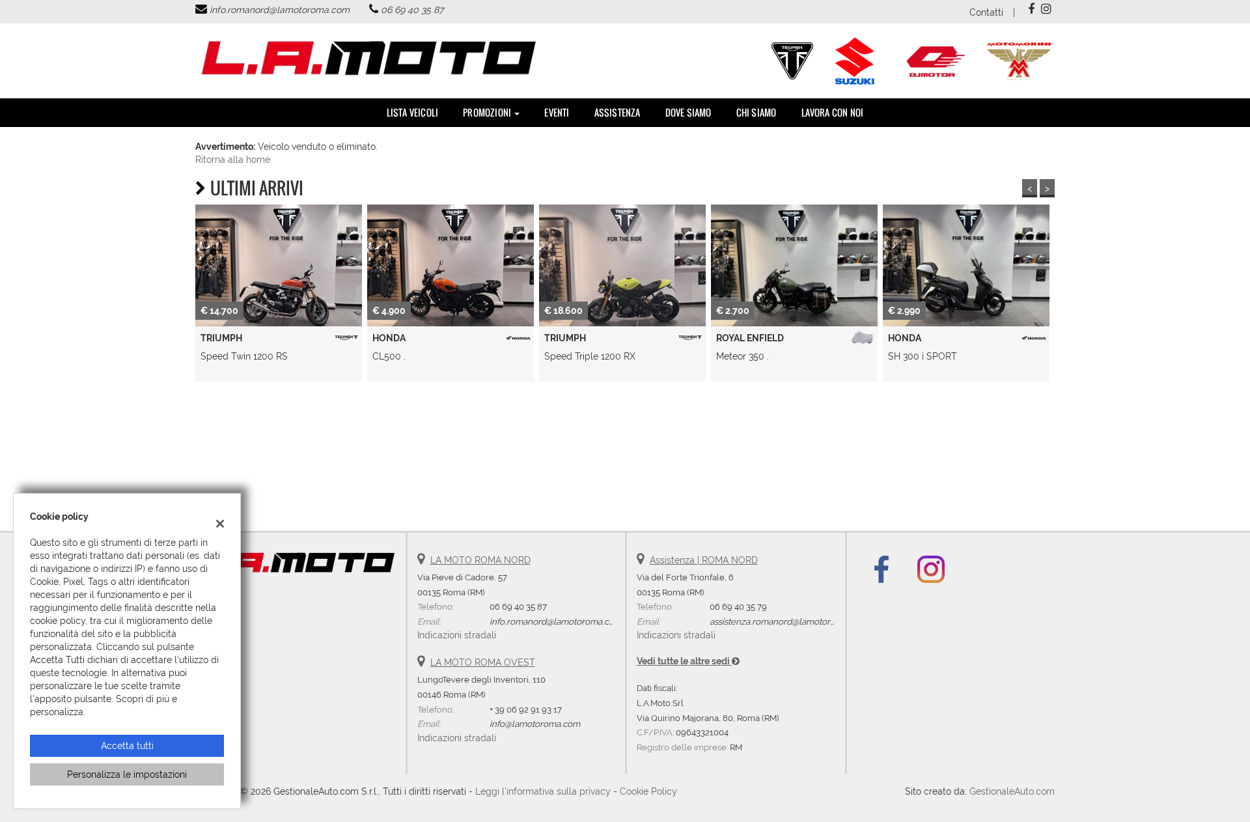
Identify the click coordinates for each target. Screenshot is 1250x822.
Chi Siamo (756, 112)
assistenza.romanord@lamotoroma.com (788, 621)
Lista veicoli (413, 112)
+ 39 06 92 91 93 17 (526, 709)
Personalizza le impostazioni (127, 774)
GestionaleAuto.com (1012, 791)
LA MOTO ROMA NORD (480, 560)
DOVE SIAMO (688, 112)
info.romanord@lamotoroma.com (280, 10)
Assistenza (617, 112)
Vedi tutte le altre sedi (684, 661)
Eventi (556, 112)
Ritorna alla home (232, 159)
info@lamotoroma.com (535, 723)
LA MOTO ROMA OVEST (482, 662)
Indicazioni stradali (456, 635)
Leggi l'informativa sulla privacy (543, 791)
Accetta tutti (127, 746)
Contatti (986, 12)
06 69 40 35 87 (412, 10)
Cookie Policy (648, 791)
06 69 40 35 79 (738, 606)
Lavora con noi (832, 112)
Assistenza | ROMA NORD (704, 560)
